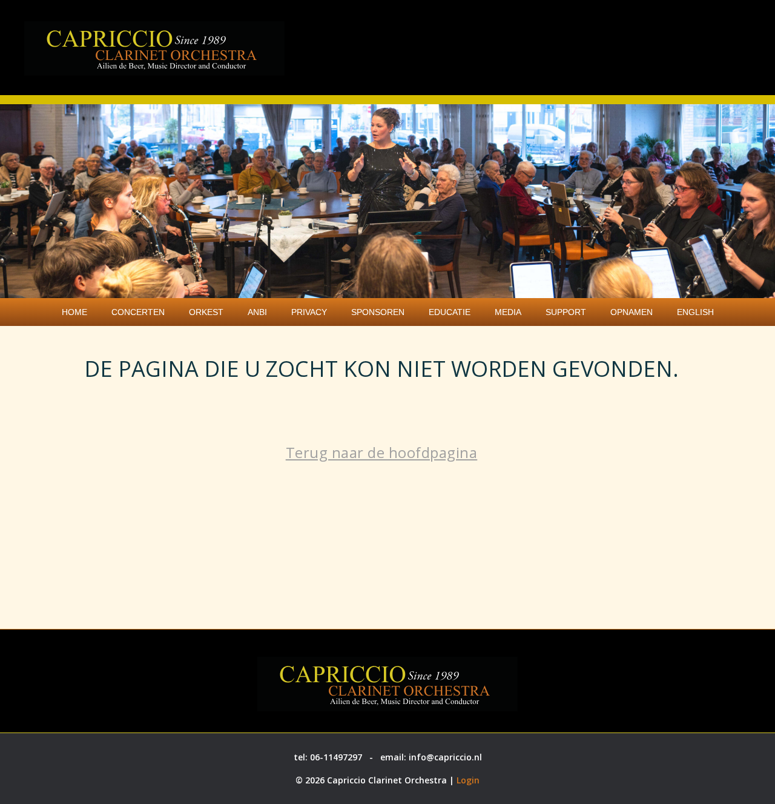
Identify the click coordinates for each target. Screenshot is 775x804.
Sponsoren (377, 312)
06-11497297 (336, 757)
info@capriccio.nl (445, 757)
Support (566, 312)
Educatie (449, 312)
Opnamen (631, 312)
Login (468, 780)
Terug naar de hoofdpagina (382, 452)
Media (508, 312)
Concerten (138, 312)
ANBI (257, 312)
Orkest (206, 312)
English (695, 312)
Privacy (309, 312)
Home (74, 312)
